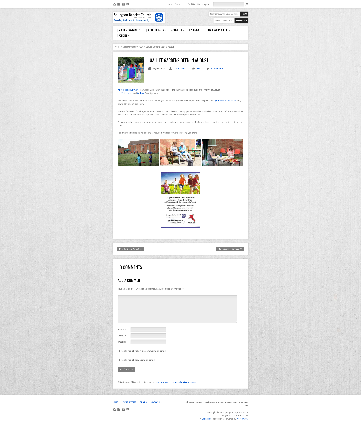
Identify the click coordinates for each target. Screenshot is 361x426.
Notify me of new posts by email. (138, 360)
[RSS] (114, 4)
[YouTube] (127, 4)
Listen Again (203, 4)
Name (122, 329)
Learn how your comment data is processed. (175, 382)
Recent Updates (130, 46)
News (141, 46)
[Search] (246, 4)
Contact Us (180, 4)
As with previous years (128, 89)
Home (169, 4)
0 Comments (217, 68)
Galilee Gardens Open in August (160, 46)
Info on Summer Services (228, 249)
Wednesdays (127, 93)
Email (122, 335)
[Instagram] (123, 4)
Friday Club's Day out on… (132, 249)
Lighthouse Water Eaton (224, 100)
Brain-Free (206, 418)
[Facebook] (118, 4)
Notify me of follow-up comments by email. (143, 351)
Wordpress (241, 418)
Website (122, 342)
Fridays (140, 93)
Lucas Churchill (180, 68)
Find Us (191, 4)
